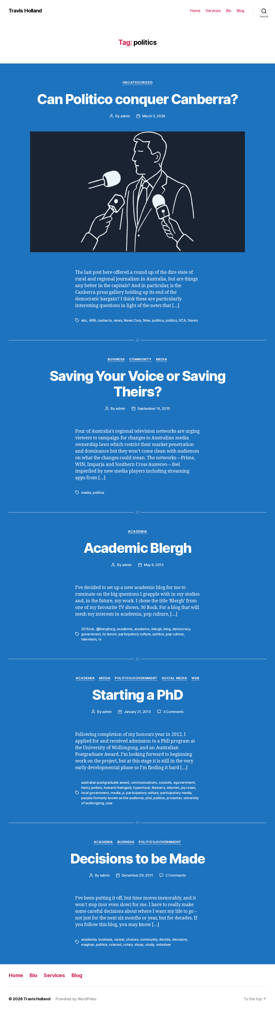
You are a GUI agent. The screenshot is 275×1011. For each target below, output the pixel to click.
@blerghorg (105, 629)
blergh (156, 629)
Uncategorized (137, 82)
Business (116, 359)
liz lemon (109, 634)
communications (144, 782)
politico (158, 320)
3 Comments (173, 712)
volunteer (163, 944)
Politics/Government (136, 678)
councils (165, 782)
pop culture (175, 634)
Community (140, 359)
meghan (87, 944)
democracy (181, 629)
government (91, 634)
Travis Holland (25, 10)
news (118, 320)
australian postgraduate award (105, 782)
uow (109, 803)
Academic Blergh (137, 547)
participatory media (175, 793)
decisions (179, 939)
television (88, 639)
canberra (105, 320)
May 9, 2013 (153, 565)
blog (167, 629)
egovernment (184, 782)
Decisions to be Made (137, 858)
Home (195, 10)
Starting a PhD (137, 694)
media (86, 492)
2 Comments (175, 875)
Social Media (174, 678)
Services (213, 10)
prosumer (174, 798)
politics (171, 320)
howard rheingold (117, 787)
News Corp (132, 320)
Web (195, 678)
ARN (92, 320)
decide (164, 939)
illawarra (158, 787)
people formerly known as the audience (112, 798)
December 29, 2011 (137, 875)
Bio (228, 10)
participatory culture (134, 634)
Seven (193, 320)
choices (132, 939)
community (148, 939)
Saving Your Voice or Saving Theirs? (137, 384)
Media (161, 359)
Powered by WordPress (75, 999)
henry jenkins (91, 787)
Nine (146, 320)
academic (142, 629)
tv (99, 639)
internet (173, 787)
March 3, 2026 (153, 116)
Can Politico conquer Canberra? (137, 99)
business (105, 939)
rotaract (115, 944)
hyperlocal (141, 787)
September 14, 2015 (154, 408)
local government (95, 793)
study (149, 944)
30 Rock (87, 629)
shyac (139, 944)
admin (125, 116)
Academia (137, 531)
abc (84, 320)
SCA (182, 320)
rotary (128, 944)
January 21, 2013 (137, 712)
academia (124, 629)
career (119, 939)
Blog (240, 10)
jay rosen (188, 787)
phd (148, 798)
